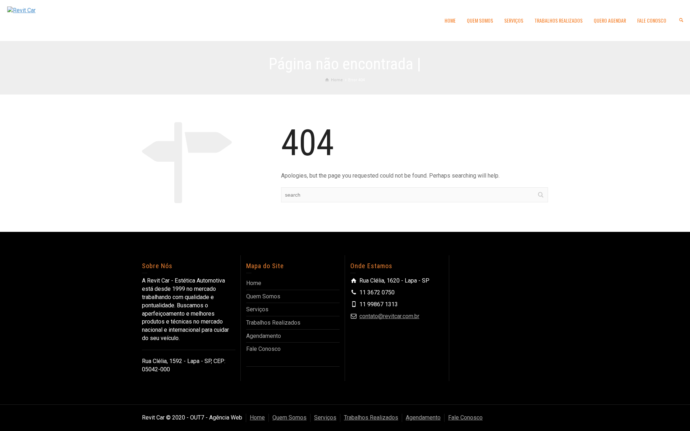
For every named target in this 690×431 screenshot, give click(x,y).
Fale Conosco (263, 348)
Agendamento (263, 336)
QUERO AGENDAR (610, 20)
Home (253, 283)
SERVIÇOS (513, 20)
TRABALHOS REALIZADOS (558, 20)
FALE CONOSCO (651, 20)
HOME (450, 20)
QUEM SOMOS (480, 20)
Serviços (257, 309)
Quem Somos (263, 296)
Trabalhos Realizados (273, 322)
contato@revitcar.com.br (389, 316)
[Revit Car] (21, 10)
